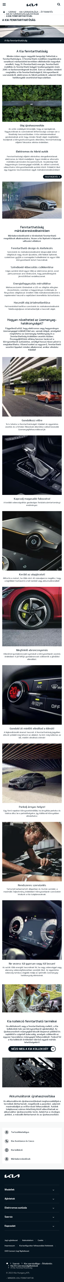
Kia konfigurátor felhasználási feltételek (36, 1246)
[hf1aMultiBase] (32, 387)
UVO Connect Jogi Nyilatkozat (17, 1251)
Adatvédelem (27, 1240)
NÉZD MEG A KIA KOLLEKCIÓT (30, 1048)
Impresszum (10, 1246)
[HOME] (4, 12)
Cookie (40, 1240)
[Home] (7, 1263)
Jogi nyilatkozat (11, 1240)
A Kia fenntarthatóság (15, 40)
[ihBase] (32, 35)
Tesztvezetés (51, 177)
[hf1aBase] (32, 998)
